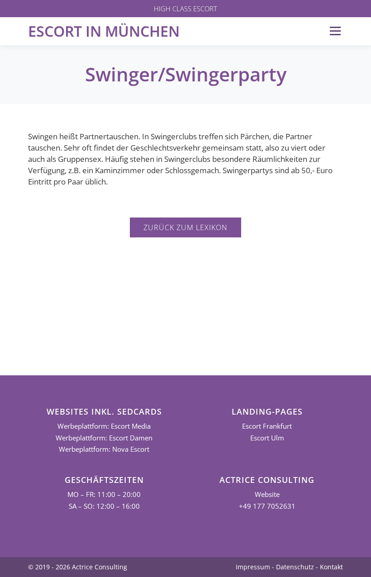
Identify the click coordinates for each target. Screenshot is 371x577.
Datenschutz (295, 567)
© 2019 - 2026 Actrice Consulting (77, 567)
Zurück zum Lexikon (185, 227)
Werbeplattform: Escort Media (104, 426)
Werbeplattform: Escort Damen (104, 438)
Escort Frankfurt (267, 426)
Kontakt (331, 567)
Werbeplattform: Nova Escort (104, 449)
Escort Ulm (267, 438)
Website (267, 494)
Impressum (253, 567)
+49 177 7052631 (267, 506)
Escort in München (104, 31)
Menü (335, 31)
